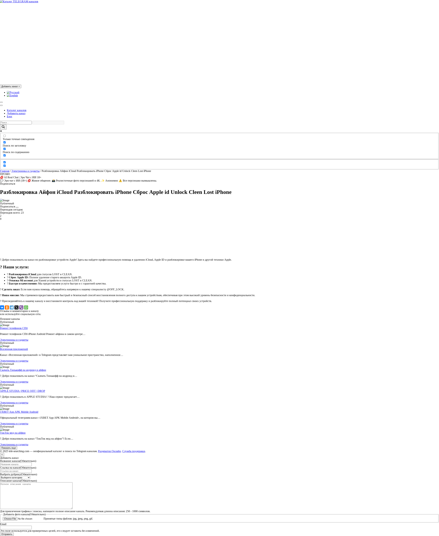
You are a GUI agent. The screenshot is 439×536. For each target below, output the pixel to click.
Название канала (18, 460)
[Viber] (21, 307)
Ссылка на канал (18, 467)
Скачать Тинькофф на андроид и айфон (23, 370)
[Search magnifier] (3, 127)
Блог (9, 116)
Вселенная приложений (14, 349)
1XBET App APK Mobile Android (19, 411)
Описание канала (18, 480)
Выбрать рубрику (18, 474)
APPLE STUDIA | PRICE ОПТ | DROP (22, 390)
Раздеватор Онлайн (109, 451)
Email (3, 524)
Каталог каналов (16, 110)
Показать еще (8, 448)
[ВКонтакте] (2, 307)
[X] (16, 307)
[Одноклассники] (7, 307)
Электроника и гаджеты (25, 171)
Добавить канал (10, 86)
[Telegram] (12, 307)
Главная (4, 171)
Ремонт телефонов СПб (14, 328)
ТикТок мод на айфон (13, 432)
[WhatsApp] (26, 307)
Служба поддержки (133, 451)
